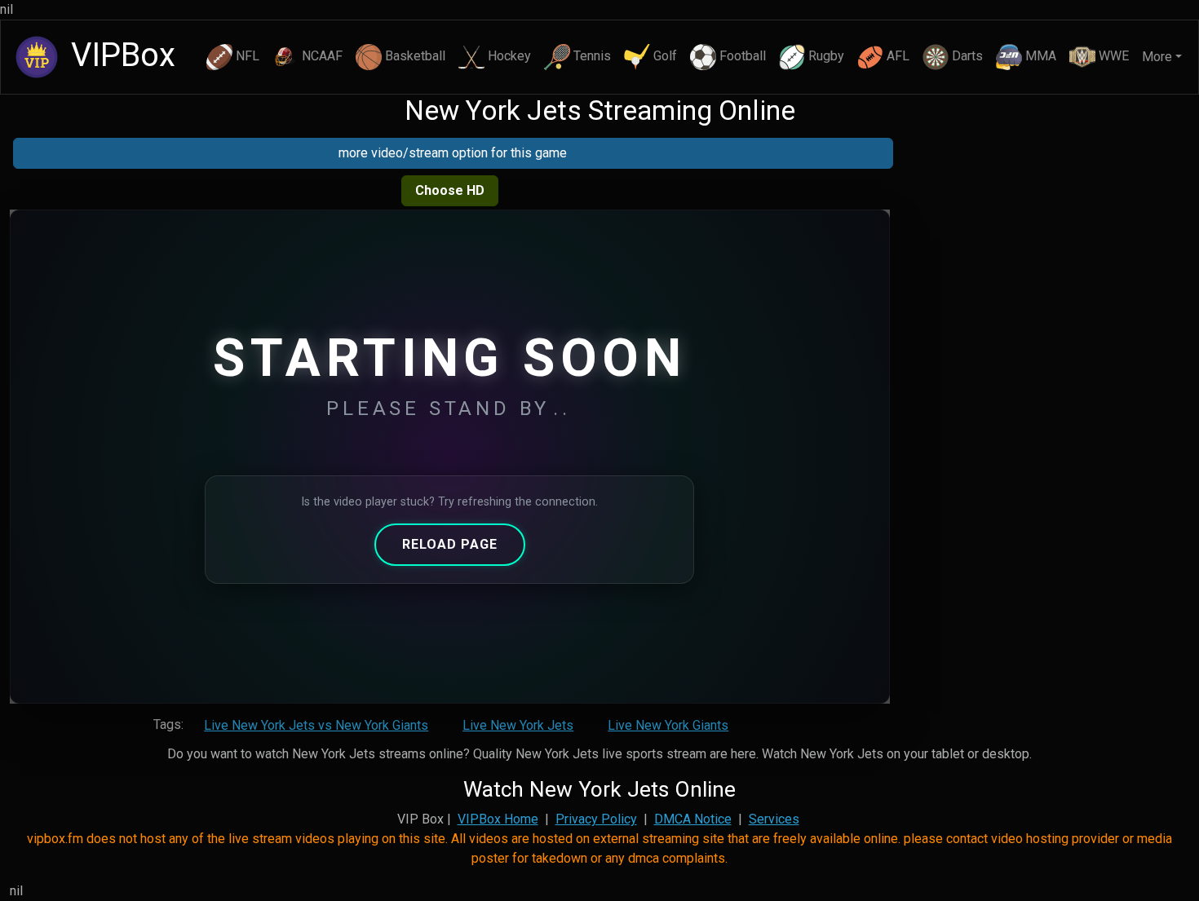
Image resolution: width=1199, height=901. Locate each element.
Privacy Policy (596, 819)
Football (742, 56)
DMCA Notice (693, 819)
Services (774, 819)
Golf (665, 56)
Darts (967, 56)
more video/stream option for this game (452, 153)
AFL (898, 56)
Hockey (509, 56)
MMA (1040, 56)
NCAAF (322, 56)
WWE (1114, 56)
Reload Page (450, 544)
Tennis (592, 56)
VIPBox (119, 55)
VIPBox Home (498, 819)
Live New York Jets (517, 725)
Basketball (415, 56)
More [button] (1157, 56)
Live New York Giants (668, 725)
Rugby (826, 56)
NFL (247, 56)
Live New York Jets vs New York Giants (316, 725)
